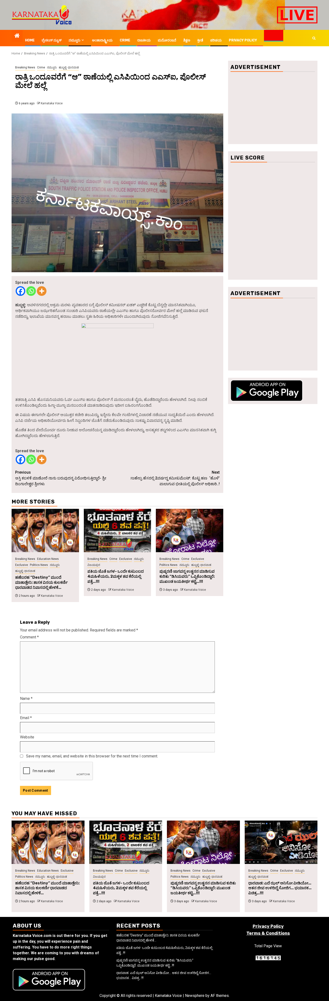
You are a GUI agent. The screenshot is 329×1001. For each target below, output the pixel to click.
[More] (41, 291)
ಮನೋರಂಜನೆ (167, 40)
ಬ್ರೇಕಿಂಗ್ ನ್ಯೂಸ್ (52, 40)
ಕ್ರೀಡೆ (200, 40)
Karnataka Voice (52, 103)
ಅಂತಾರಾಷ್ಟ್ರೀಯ (102, 40)
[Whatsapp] (31, 291)
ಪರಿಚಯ (216, 40)
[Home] (17, 36)
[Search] (314, 38)
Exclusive (21, 565)
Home (30, 40)
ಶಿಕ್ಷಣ (186, 40)
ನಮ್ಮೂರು (74, 40)
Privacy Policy (243, 40)
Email (26, 718)
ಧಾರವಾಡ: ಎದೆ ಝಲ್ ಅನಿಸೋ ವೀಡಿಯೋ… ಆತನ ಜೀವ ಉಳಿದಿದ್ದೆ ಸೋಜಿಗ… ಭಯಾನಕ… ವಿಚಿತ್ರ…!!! (280, 888)
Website (27, 737)
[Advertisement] (272, 108)
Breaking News (25, 67)
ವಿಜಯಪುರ (93, 565)
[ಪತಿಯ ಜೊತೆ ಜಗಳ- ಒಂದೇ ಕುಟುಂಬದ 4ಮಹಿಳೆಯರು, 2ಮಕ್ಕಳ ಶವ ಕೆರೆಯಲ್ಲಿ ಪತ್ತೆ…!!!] (117, 530)
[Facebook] (20, 291)
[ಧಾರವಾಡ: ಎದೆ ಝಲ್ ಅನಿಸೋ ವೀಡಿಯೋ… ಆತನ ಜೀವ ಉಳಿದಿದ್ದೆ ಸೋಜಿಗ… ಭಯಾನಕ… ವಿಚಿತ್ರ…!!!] (281, 842)
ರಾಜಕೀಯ (144, 40)
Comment (29, 637)
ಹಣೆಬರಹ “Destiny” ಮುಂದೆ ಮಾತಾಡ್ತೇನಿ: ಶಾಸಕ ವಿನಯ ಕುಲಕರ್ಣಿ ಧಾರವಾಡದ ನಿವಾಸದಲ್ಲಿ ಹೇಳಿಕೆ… (41, 582)
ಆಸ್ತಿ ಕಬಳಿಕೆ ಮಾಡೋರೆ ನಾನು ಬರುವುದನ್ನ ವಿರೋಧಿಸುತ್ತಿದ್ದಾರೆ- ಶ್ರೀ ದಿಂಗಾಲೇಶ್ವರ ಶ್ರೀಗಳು (60, 478)
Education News (48, 559)
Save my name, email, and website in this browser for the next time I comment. (92, 756)
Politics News (39, 565)
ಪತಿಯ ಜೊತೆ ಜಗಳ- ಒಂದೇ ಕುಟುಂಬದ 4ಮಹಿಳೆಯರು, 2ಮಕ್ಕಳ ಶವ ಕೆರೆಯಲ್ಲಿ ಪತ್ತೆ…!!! (115, 576)
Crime (125, 40)
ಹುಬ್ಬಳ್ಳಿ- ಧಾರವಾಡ (69, 67)
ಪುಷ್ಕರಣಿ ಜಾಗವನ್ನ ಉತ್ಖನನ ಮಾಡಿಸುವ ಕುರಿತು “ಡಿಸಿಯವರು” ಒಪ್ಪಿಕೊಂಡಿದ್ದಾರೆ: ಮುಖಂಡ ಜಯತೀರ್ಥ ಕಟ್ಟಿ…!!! (187, 576)
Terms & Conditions (268, 933)
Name (26, 698)
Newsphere (194, 995)
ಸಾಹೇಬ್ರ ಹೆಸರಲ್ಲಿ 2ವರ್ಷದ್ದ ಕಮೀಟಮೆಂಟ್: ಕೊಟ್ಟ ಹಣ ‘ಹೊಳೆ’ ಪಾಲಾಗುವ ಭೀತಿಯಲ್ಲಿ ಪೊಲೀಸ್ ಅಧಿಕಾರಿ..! (175, 478)
